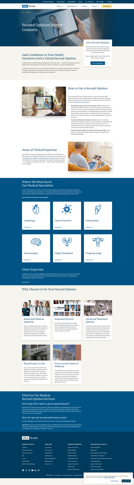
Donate (80, 1)
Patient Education (72, 453)
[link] (23, 470)
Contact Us (90, 1)
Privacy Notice (57, 475)
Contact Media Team (95, 461)
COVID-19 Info (71, 466)
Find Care (59, 6)
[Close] (130, 474)
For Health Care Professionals (98, 455)
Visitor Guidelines (72, 450)
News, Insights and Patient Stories (99, 453)
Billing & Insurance (72, 455)
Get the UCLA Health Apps (28, 464)
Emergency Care (49, 455)
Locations (84, 6)
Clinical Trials (48, 464)
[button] (48, 1)
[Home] (22, 12)
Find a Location (48, 450)
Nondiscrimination (67, 475)
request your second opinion (82, 102)
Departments (94, 450)
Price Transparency (72, 461)
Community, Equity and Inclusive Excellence (101, 458)
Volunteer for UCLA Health (97, 469)
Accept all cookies (126, 481)
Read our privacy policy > (110, 477)
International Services (27, 453)
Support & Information (73, 464)
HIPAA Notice (49, 475)
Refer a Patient (61, 1)
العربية (23, 458)
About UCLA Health (95, 447)
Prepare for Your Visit (73, 447)
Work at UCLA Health (96, 466)
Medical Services (49, 461)
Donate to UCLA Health (96, 464)
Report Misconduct (78, 475)
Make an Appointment (50, 458)
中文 (23, 455)
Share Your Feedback (27, 450)
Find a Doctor (106, 6)
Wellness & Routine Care (73, 469)
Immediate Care (48, 453)
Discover (94, 6)
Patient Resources (71, 6)
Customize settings (114, 480)
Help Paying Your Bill (73, 458)
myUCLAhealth (71, 1)
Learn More (27, 227)
